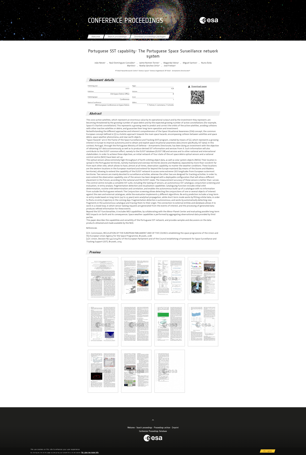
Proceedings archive (162, 427)
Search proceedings (117, 36)
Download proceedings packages (150, 36)
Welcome (96, 36)
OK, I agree (267, 451)
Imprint (175, 427)
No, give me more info (89, 452)
